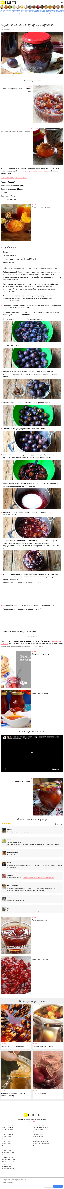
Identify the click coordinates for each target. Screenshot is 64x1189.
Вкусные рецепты (46, 11)
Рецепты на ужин (54, 12)
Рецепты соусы (7, 1143)
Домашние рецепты (39, 1132)
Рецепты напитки (7, 1139)
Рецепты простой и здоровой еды (9, 2)
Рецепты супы (6, 1146)
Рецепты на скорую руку (41, 1143)
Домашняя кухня (7, 1154)
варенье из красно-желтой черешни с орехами (38, 878)
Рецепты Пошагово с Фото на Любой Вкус (32, 1115)
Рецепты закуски (7, 1134)
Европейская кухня (8, 1152)
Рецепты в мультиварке (10, 12)
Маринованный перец (62, 11)
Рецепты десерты (7, 1129)
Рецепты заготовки (8, 1132)
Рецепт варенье (21, 177)
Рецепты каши (6, 1136)
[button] (62, 2)
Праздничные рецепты (40, 1127)
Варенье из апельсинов (26, 12)
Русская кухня (7, 1150)
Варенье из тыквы (22, 12)
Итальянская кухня (8, 1157)
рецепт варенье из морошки (38, 171)
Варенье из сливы (7, 177)
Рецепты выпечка (7, 1125)
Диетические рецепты (34, 11)
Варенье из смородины (18, 12)
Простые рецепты (2, 11)
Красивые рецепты (58, 11)
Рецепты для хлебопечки (30, 12)
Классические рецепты (42, 11)
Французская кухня (8, 1159)
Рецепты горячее (7, 1127)
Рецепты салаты (7, 1141)
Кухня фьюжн (6, 1166)
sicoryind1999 (7, 29)
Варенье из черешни (6, 12)
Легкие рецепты (38, 1129)
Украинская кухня (8, 1168)
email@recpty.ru (32, 1121)
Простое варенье (38, 11)
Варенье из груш (50, 12)
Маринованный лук (14, 11)
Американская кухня (9, 1161)
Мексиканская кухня (9, 1171)
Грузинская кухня (8, 1164)
